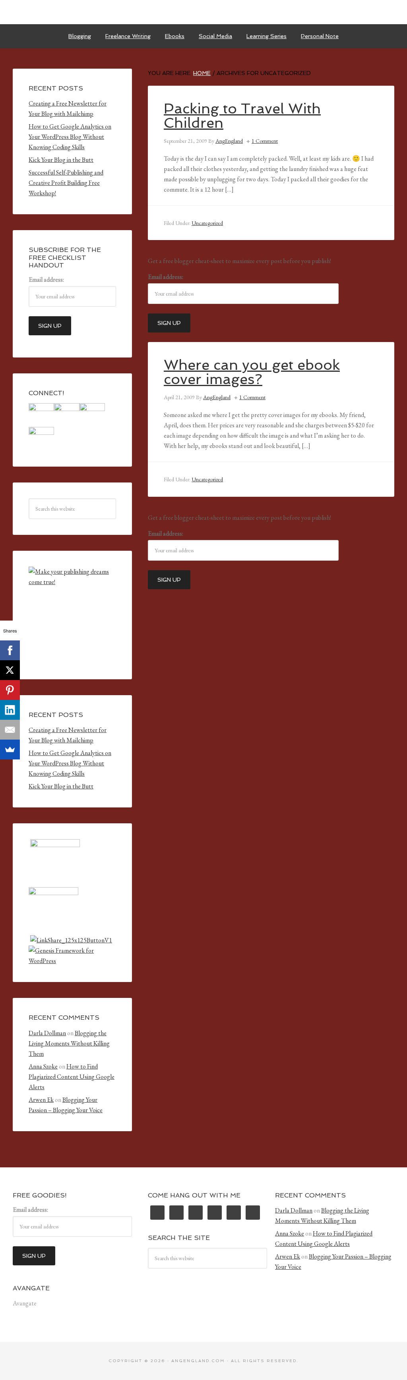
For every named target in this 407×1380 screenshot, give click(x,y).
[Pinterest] (10, 690)
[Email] (10, 730)
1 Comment (265, 140)
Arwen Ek (41, 1100)
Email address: (165, 277)
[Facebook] (10, 650)
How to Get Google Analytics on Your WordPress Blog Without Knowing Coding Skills (70, 136)
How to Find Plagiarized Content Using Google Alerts (71, 1076)
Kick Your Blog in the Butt (61, 160)
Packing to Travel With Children (242, 115)
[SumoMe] (10, 749)
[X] (10, 670)
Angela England (203, 12)
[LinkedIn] (10, 710)
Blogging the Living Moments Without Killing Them (69, 1043)
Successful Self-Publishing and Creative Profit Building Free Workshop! (66, 182)
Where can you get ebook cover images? (252, 372)
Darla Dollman (47, 1033)
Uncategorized (207, 223)
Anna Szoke (43, 1066)
